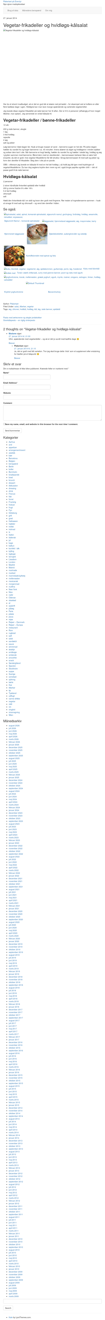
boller (11, 469)
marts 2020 (14, 935)
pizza (11, 616)
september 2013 (16, 1148)
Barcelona (13, 458)
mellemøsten (14, 578)
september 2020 (16, 919)
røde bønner (47, 309)
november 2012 (15, 1176)
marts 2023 (14, 837)
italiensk (12, 537)
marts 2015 (14, 1099)
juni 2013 (13, 1157)
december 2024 (15, 780)
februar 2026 (14, 741)
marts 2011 (14, 1230)
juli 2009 (12, 1285)
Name (6, 372)
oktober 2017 (14, 1015)
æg (10, 309)
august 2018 (14, 987)
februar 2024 (14, 807)
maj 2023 (13, 832)
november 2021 (15, 881)
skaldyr (12, 649)
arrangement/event (17, 450)
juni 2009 (13, 1288)
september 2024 (16, 788)
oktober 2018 (14, 982)
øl (9, 603)
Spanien (12, 665)
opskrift (12, 605)
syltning (12, 679)
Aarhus (12, 442)
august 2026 (14, 725)
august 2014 (14, 1118)
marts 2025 (14, 772)
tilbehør (23, 306)
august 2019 (14, 955)
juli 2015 (12, 1088)
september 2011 (16, 1214)
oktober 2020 (14, 916)
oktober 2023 (14, 818)
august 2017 (14, 1020)
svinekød (12, 676)
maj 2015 (13, 1094)
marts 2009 (14, 1296)
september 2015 (16, 1083)
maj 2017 (13, 1028)
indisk (11, 526)
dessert (12, 482)
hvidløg (30, 309)
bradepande (14, 474)
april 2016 (13, 1064)
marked (12, 573)
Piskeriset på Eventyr (12, 1)
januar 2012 (14, 1203)
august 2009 (14, 1282)
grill (10, 515)
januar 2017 (14, 1039)
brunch (12, 480)
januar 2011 (14, 1236)
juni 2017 (13, 1026)
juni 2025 (13, 763)
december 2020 (15, 911)
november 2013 (15, 1143)
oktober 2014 (14, 1113)
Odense (12, 597)
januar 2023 (14, 843)
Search (8, 1308)
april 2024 (13, 802)
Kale (11, 1317)
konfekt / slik (14, 548)
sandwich (13, 641)
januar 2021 (14, 908)
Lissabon (13, 559)
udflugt (12, 695)
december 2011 (15, 1206)
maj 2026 (13, 733)
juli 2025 (12, 761)
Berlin (11, 466)
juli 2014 (12, 1121)
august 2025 (14, 758)
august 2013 (14, 1151)
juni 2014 (13, 1124)
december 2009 (15, 1271)
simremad (13, 646)
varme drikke (14, 698)
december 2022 (15, 845)
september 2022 (16, 853)
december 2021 (15, 878)
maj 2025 (13, 766)
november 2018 (15, 979)
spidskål (56, 309)
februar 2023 (14, 840)
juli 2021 (12, 892)
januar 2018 (14, 1006)
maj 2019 (13, 963)
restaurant (13, 627)
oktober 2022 (14, 851)
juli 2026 (12, 728)
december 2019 (15, 944)
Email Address (10, 382)
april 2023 (13, 834)
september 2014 (16, 1116)
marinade (13, 570)
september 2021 (16, 886)
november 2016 (15, 1045)
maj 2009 (13, 1290)
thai (10, 685)
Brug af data (13, 10)
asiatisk (12, 452)
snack (11, 660)
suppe (11, 671)
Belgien (12, 461)
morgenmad (14, 584)
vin (10, 706)
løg (39, 309)
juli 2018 (12, 990)
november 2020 (15, 914)
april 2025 (13, 769)
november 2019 (15, 946)
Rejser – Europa (16, 624)
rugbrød (12, 633)
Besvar (12, 343)
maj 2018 (13, 995)
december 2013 (15, 1140)
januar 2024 (14, 810)
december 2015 (15, 1075)
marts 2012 (14, 1198)
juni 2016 (13, 1058)
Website (7, 392)
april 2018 (13, 998)
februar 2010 (14, 1266)
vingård (12, 709)
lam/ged (12, 556)
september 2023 (16, 821)
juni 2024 (13, 796)
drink (11, 491)
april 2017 (13, 1031)
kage (11, 543)
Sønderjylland (15, 663)
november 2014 (15, 1110)
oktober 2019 (14, 949)
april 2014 (13, 1129)
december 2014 (15, 1107)
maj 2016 (13, 1061)
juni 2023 (13, 829)
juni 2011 (13, 1222)
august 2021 (14, 889)
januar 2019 (14, 974)
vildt (10, 704)
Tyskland (12, 693)
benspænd (13, 463)
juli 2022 (12, 859)
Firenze (12, 493)
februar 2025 (14, 774)
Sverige (12, 674)
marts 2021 (14, 903)
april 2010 (13, 1260)
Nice (11, 592)
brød (11, 477)
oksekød (12, 600)
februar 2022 (14, 873)
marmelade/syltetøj (17, 575)
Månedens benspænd (31, 10)
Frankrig (12, 502)
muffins (12, 586)
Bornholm (13, 472)
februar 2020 (14, 938)
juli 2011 (12, 1219)
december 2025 (15, 747)
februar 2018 (14, 1004)
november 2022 (15, 848)
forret (11, 499)
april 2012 (13, 1195)
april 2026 (13, 736)
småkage (13, 652)
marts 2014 (14, 1132)
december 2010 (15, 1239)
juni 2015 (13, 1091)
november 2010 (15, 1241)
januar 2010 (14, 1269)
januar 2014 (14, 1137)
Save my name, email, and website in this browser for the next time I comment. (41, 424)
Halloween (13, 521)
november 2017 (15, 1012)
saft (10, 635)
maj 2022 (13, 864)
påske (11, 614)
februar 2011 (14, 1233)
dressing (12, 488)
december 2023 (15, 812)
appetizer (13, 447)
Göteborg (13, 513)
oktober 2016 (14, 1047)
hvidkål (23, 309)
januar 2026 (14, 744)
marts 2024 (14, 804)
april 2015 (13, 1097)
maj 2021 (13, 897)
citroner (15, 309)
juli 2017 (12, 1023)
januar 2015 (14, 1105)
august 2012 (14, 1184)
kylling (11, 551)
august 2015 (14, 1086)
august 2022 (14, 856)
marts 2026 (14, 739)
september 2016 (16, 1050)
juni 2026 (13, 731)
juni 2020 (13, 927)
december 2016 (15, 1042)
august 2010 (14, 1249)
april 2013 (13, 1162)
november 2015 (15, 1077)
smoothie (13, 657)
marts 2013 (14, 1165)
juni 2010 (13, 1255)
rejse (11, 619)
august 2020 (14, 922)
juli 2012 (12, 1187)
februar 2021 (14, 905)
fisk (10, 496)
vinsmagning (14, 712)
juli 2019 (12, 957)
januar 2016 (14, 1072)
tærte (11, 682)
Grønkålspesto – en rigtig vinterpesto (19, 320)
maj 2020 (13, 930)
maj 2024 (13, 799)
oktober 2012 (14, 1178)
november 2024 (15, 782)
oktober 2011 (14, 1211)
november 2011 (15, 1208)
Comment (7, 403)
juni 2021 (13, 894)
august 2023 (14, 823)
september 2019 (16, 952)
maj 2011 (13, 1225)
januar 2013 (14, 1170)
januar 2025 (14, 777)
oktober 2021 (14, 884)
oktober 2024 (14, 785)
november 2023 (15, 815)
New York (13, 589)
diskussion (13, 485)
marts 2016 (14, 1066)
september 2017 (16, 1017)
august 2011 (14, 1217)
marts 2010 (14, 1263)
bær (10, 455)
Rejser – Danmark (16, 622)
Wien (11, 715)
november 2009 (15, 1274)
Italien (11, 534)
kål (35, 309)
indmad (12, 529)
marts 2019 (14, 968)
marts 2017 (14, 1034)
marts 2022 (14, 870)
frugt (11, 507)
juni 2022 (13, 862)
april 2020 (13, 933)
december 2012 (15, 1173)
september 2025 (16, 755)
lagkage (12, 553)
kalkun (11, 545)
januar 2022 (14, 875)
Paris (11, 611)
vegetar (30, 306)
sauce (11, 644)
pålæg (11, 608)
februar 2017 (14, 1036)
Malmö (12, 567)
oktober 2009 (14, 1277)
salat (16, 306)
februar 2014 (14, 1135)
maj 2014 (13, 1127)
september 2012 (16, 1181)
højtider (12, 523)
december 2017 (15, 1009)
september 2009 (16, 1279)
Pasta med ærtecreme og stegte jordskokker (22, 317)
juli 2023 (12, 826)
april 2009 (13, 1293)
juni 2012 (13, 1189)
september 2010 (16, 1247)
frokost (12, 504)
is (9, 532)
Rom (11, 630)
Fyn (10, 510)
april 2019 (13, 965)
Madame (13, 333)
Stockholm (13, 668)
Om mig (48, 10)
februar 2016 (14, 1069)
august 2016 (14, 1053)
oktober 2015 (14, 1080)
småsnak (13, 655)
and (10, 444)
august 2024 (14, 791)
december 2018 (15, 976)
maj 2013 (13, 1159)
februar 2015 (14, 1102)
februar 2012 (14, 1200)
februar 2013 (14, 1168)
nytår (11, 594)
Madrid (12, 564)
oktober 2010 (14, 1244)
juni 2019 (13, 960)
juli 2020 (12, 924)
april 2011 (13, 1228)
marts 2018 (14, 1001)
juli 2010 (12, 1252)
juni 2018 (13, 993)
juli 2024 (12, 793)
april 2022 (13, 867)
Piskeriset (14, 303)
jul (10, 540)
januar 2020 (14, 941)
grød (11, 518)
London (12, 562)
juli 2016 (12, 1056)
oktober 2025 (14, 752)
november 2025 (15, 750)
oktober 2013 (14, 1146)
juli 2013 (12, 1154)
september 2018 (16, 985)
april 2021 (13, 900)
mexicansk (13, 581)
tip (10, 690)
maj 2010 (13, 1258)
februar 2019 (14, 971)
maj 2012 (13, 1192)
